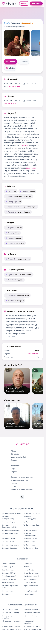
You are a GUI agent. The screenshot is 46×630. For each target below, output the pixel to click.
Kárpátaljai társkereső (31, 576)
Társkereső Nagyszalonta (10, 545)
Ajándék (10, 68)
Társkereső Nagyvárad (9, 522)
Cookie (13, 486)
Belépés (24, 3)
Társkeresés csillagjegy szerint (22, 605)
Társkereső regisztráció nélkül (10, 587)
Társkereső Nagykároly (10, 533)
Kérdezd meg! (15, 86)
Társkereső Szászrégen (10, 548)
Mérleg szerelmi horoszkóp (11, 621)
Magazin (14, 472)
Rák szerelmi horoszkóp (32, 613)
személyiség (31, 168)
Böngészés (15, 454)
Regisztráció (36, 3)
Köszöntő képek (7, 567)
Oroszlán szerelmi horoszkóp (8, 617)
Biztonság (14, 483)
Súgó (13, 469)
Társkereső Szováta (30, 538)
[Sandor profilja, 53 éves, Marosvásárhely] (17, 381)
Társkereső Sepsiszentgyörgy (30, 518)
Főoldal (13, 451)
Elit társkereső (29, 594)
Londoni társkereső (30, 579)
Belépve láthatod (34, 354)
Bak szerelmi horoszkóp (32, 626)
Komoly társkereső (30, 591)
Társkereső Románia (31, 548)
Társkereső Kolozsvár (31, 522)
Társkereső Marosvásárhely (11, 513)
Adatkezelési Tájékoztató (19, 480)
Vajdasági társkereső (9, 579)
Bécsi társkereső (8, 582)
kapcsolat (24, 145)
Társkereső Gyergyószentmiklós (9, 526)
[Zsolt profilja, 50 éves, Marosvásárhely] (17, 416)
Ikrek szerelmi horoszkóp (10, 613)
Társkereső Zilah (29, 542)
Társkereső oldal (7, 591)
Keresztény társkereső (31, 573)
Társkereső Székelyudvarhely (8, 518)
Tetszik (23, 62)
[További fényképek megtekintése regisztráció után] (17, 43)
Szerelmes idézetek (9, 563)
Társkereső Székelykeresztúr (30, 534)
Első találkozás (29, 570)
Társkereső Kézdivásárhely (11, 530)
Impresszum (15, 466)
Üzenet (10, 62)
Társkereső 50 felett (9, 573)
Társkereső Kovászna (9, 538)
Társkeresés (6, 594)
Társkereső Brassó (30, 530)
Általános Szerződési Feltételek (22, 477)
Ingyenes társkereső (31, 585)
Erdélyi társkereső (8, 570)
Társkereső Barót (8, 542)
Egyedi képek (28, 563)
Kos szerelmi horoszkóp (10, 609)
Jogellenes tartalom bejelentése (22, 489)
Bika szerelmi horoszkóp (32, 609)
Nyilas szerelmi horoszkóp (11, 626)
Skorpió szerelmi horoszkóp (29, 622)
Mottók (26, 567)
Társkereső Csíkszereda (32, 513)
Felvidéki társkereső (9, 576)
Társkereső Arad (29, 545)
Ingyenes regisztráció (18, 457)
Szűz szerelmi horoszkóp (32, 616)
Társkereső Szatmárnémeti (33, 525)
